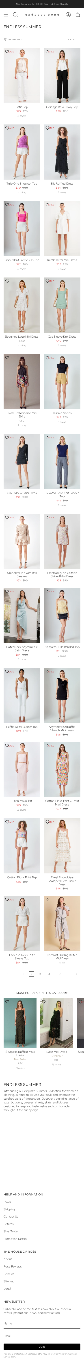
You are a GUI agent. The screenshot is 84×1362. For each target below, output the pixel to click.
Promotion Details (15, 1239)
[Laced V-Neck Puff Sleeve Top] (22, 923)
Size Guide (10, 1231)
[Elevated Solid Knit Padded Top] (62, 461)
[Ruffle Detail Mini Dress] (62, 228)
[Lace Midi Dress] (56, 1023)
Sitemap (9, 1281)
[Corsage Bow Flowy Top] (62, 75)
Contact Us (11, 1216)
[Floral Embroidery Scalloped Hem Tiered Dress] (62, 845)
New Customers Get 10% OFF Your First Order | (42, 4)
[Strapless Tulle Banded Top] (62, 615)
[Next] (72, 974)
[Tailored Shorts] (62, 381)
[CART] (77, 14)
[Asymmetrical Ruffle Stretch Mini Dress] (62, 695)
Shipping (9, 1209)
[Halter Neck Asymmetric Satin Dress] (22, 615)
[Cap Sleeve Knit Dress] (62, 305)
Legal (7, 1288)
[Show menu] (5, 14)
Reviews (9, 1274)
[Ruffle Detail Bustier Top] (22, 695)
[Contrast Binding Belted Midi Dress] (62, 923)
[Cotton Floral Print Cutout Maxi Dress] (62, 769)
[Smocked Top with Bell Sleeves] (22, 541)
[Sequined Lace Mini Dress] (22, 305)
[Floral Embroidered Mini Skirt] (22, 381)
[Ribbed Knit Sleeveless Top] (22, 228)
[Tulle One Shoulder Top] (22, 152)
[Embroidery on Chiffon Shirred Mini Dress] (62, 541)
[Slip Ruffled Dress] (62, 152)
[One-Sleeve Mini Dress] (22, 461)
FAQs (7, 1202)
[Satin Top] (22, 75)
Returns (9, 1224)
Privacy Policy (58, 1353)
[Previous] (12, 974)
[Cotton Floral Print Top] (22, 845)
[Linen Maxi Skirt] (22, 769)
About (8, 1259)
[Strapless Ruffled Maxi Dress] (20, 1023)
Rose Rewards (13, 1266)
